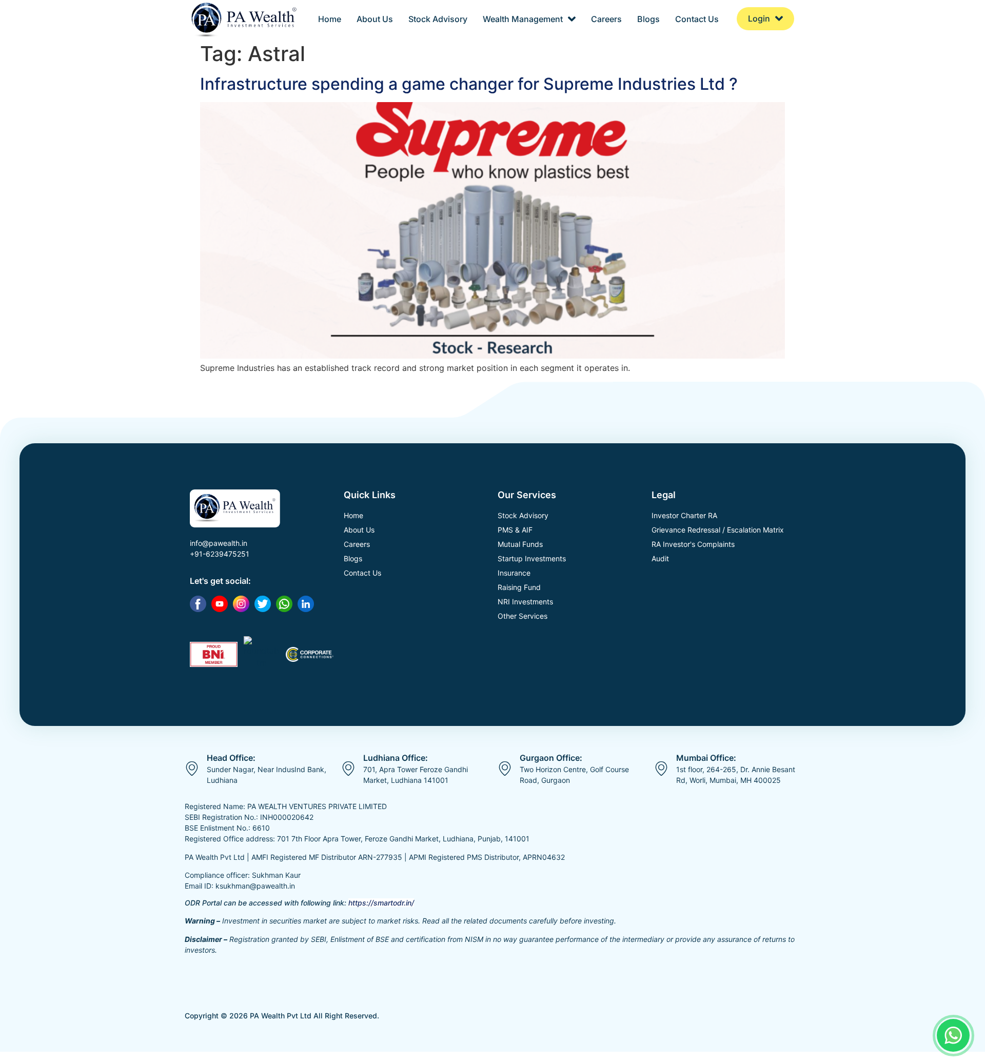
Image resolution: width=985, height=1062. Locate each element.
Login (759, 18)
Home (329, 19)
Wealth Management (523, 19)
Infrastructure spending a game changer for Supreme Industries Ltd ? (469, 84)
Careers (606, 19)
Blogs (648, 19)
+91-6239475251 (219, 553)
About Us (375, 19)
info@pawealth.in (218, 543)
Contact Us (697, 19)
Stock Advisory (437, 19)
